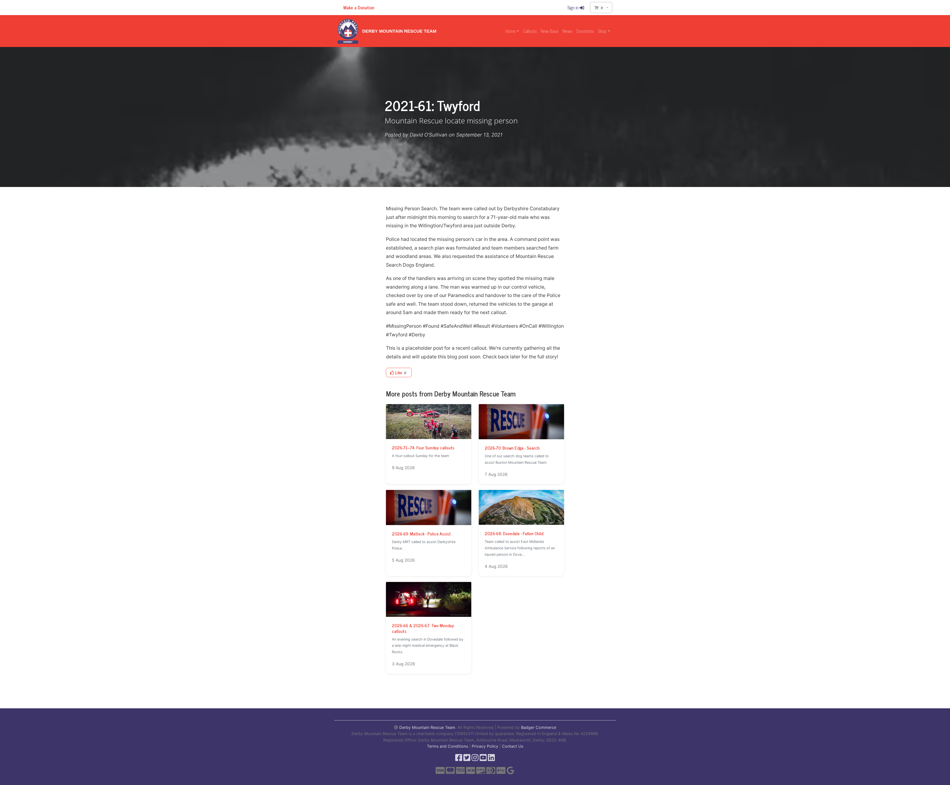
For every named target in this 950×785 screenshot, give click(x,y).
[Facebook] (458, 759)
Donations (585, 31)
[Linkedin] (491, 759)
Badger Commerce (538, 727)
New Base (550, 31)
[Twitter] (466, 759)
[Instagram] (475, 759)
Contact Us (512, 746)
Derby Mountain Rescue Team (399, 31)
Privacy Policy (485, 746)
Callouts (530, 31)
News (567, 31)
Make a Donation (358, 7)
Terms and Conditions (447, 746)
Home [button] (510, 31)
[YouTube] (483, 759)
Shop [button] (602, 31)
